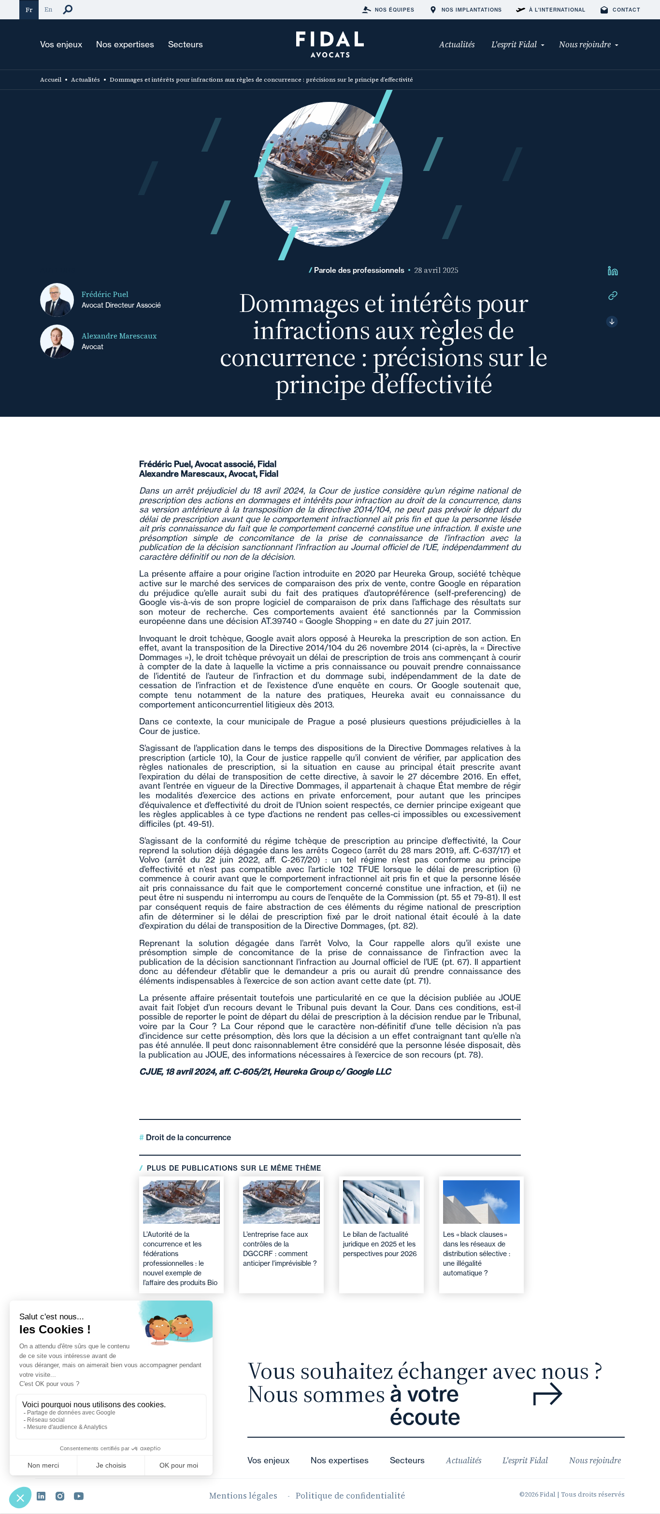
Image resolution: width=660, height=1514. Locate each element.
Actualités (85, 80)
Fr (29, 10)
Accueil (50, 80)
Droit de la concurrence (187, 1137)
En (48, 9)
